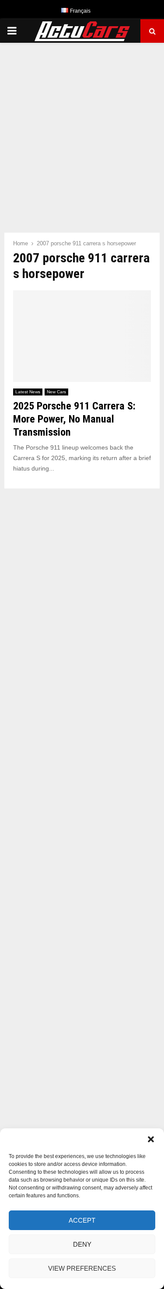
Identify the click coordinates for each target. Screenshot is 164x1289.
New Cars (56, 391)
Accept (82, 1220)
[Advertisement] (82, 133)
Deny (82, 1244)
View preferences (82, 1268)
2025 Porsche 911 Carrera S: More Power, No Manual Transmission (74, 419)
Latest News (27, 391)
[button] (151, 1139)
